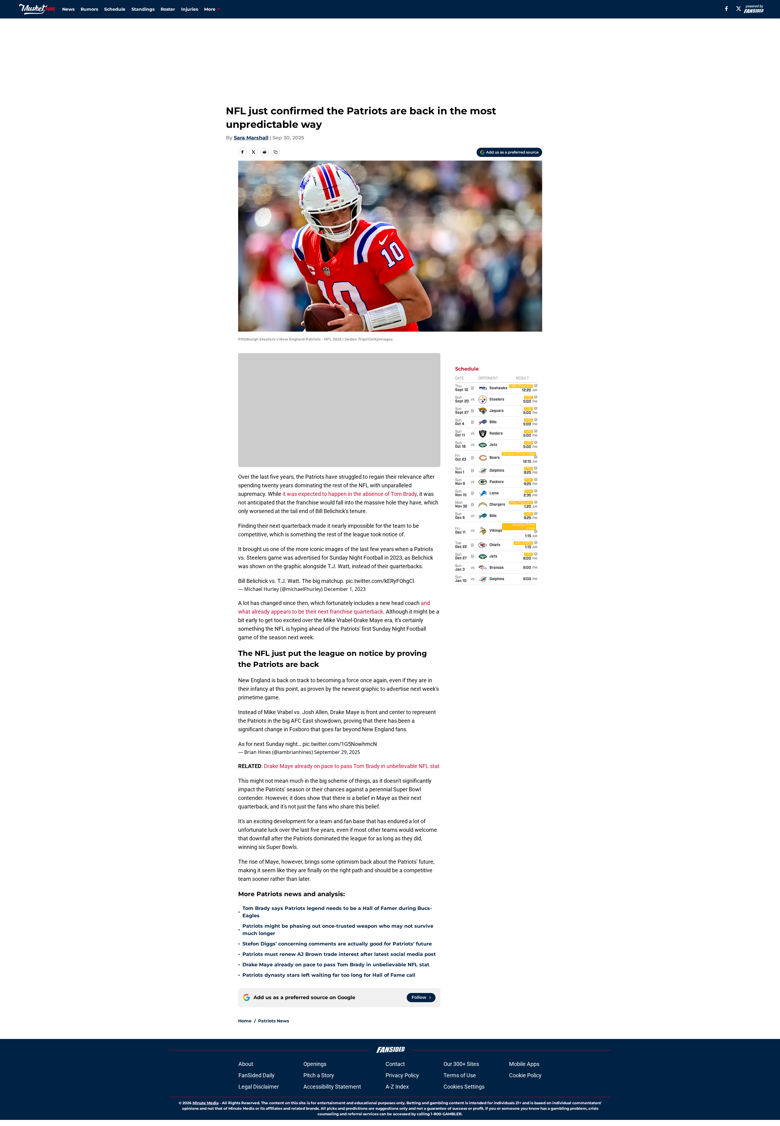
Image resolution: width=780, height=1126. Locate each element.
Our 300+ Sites (461, 1064)
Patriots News (273, 1021)
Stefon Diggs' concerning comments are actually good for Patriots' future (337, 944)
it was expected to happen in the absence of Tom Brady (350, 494)
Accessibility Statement (332, 1086)
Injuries (189, 9)
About (245, 1064)
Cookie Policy (525, 1075)
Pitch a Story (318, 1075)
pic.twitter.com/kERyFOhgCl (380, 581)
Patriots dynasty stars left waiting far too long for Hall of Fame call (328, 975)
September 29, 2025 (337, 752)
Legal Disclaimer (258, 1086)
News (68, 9)
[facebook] (726, 8)
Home (245, 1021)
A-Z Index (397, 1086)
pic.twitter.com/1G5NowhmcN (339, 744)
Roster (168, 9)
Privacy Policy (402, 1075)
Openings (314, 1064)
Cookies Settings (464, 1086)
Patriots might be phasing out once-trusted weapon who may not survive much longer (337, 929)
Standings (142, 9)
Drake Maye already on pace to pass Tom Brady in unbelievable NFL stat (351, 766)
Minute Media (205, 1103)
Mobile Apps (524, 1064)
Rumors (89, 9)
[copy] (275, 152)
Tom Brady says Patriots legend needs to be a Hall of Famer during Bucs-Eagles (337, 912)
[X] (738, 8)
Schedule (114, 9)
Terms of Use (459, 1075)
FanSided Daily (256, 1075)
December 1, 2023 (345, 589)
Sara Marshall (251, 138)
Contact (395, 1064)
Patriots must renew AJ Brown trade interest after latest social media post (339, 954)
